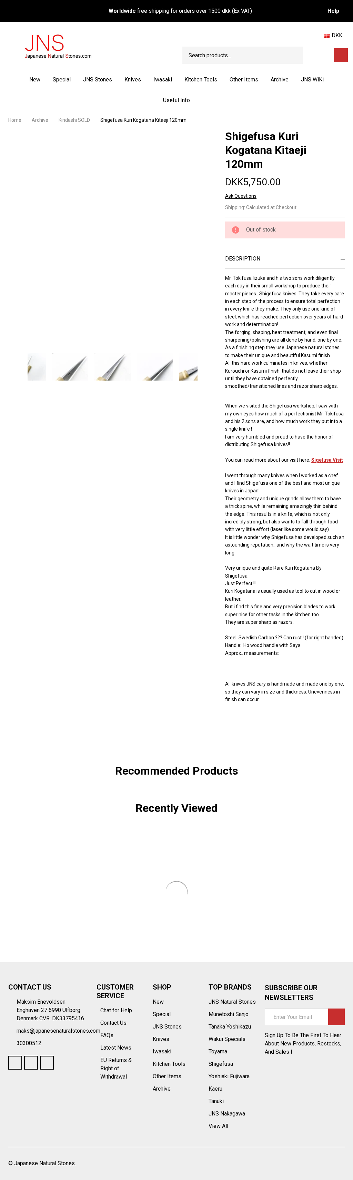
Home (14, 120)
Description (242, 258)
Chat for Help (116, 1010)
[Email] (253, 722)
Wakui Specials (227, 1039)
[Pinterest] (278, 722)
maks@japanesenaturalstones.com (58, 1030)
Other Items (244, 79)
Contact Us (114, 1023)
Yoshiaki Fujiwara (229, 1076)
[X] (265, 722)
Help (333, 11)
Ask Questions (240, 196)
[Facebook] (241, 722)
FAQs (106, 1035)
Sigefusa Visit (327, 460)
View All (218, 1126)
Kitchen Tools (200, 79)
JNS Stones (97, 79)
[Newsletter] (336, 1017)
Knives (132, 79)
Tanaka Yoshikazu (230, 1026)
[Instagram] (47, 1063)
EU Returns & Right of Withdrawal (116, 1068)
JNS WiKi (312, 79)
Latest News (116, 1047)
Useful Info (176, 100)
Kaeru (215, 1088)
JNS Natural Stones (232, 1002)
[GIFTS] (326, 55)
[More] (113, 79)
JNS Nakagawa (227, 1113)
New (34, 79)
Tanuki (216, 1101)
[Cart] (341, 55)
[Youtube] (31, 1063)
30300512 (29, 1043)
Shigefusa (221, 1064)
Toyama (218, 1051)
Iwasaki (162, 79)
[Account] (314, 55)
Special (62, 79)
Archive (280, 79)
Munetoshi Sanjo (229, 1014)
